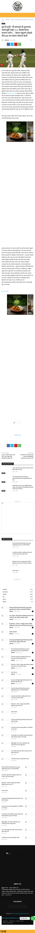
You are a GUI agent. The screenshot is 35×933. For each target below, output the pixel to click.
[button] (2, 15)
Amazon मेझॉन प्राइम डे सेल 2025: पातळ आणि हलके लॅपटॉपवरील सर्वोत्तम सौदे (8, 456)
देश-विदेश (7, 19)
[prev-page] (3, 494)
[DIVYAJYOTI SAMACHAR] (17, 6)
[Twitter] (12, 44)
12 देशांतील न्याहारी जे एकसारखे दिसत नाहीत (20, 758)
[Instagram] (13, 906)
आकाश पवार (7, 40)
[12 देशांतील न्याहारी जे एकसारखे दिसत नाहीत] (6, 761)
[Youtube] (25, 906)
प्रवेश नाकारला (15, 570)
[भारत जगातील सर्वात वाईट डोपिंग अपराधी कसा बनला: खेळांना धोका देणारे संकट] (6, 470)
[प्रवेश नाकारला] (6, 573)
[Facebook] (8, 44)
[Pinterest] (16, 44)
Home (3, 19)
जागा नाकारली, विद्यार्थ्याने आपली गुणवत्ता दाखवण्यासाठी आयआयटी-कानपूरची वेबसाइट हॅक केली (22, 478)
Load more (17, 579)
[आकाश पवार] (3, 40)
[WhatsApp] (19, 44)
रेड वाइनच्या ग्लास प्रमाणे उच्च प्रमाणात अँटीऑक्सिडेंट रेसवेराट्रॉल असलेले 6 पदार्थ (26, 456)
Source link (5, 291)
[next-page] (5, 494)
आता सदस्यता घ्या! (12, 93)
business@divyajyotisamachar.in (20, 913)
